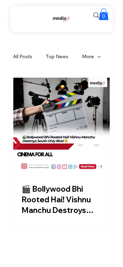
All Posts (22, 56)
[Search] (96, 15)
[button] (104, 14)
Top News (57, 56)
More (88, 56)
